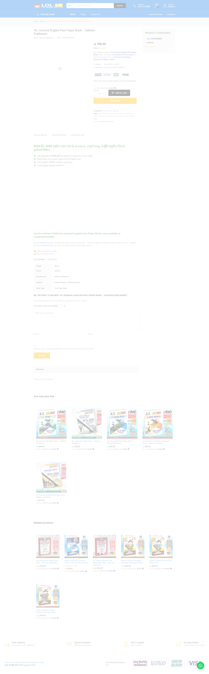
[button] (200, 665)
